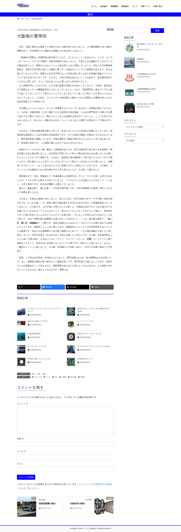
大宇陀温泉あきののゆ (146, 74)
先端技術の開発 (77, 503)
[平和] (26, 506)
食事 (44, 374)
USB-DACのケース (85, 359)
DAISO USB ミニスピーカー (39, 359)
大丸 (56, 377)
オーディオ (38, 377)
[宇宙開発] (104, 506)
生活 (38, 374)
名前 (20, 439)
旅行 (110, 30)
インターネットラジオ (37, 346)
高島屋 (82, 377)
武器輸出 (140, 59)
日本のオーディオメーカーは (89, 334)
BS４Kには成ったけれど (38, 321)
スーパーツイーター (85, 321)
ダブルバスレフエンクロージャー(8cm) (93, 346)
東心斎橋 (73, 377)
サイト (20, 464)
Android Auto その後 (145, 104)
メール (21, 451)
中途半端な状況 (34, 334)
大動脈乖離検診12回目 (146, 89)
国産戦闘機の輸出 (47, 503)
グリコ (48, 377)
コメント (22, 404)
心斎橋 (63, 377)
